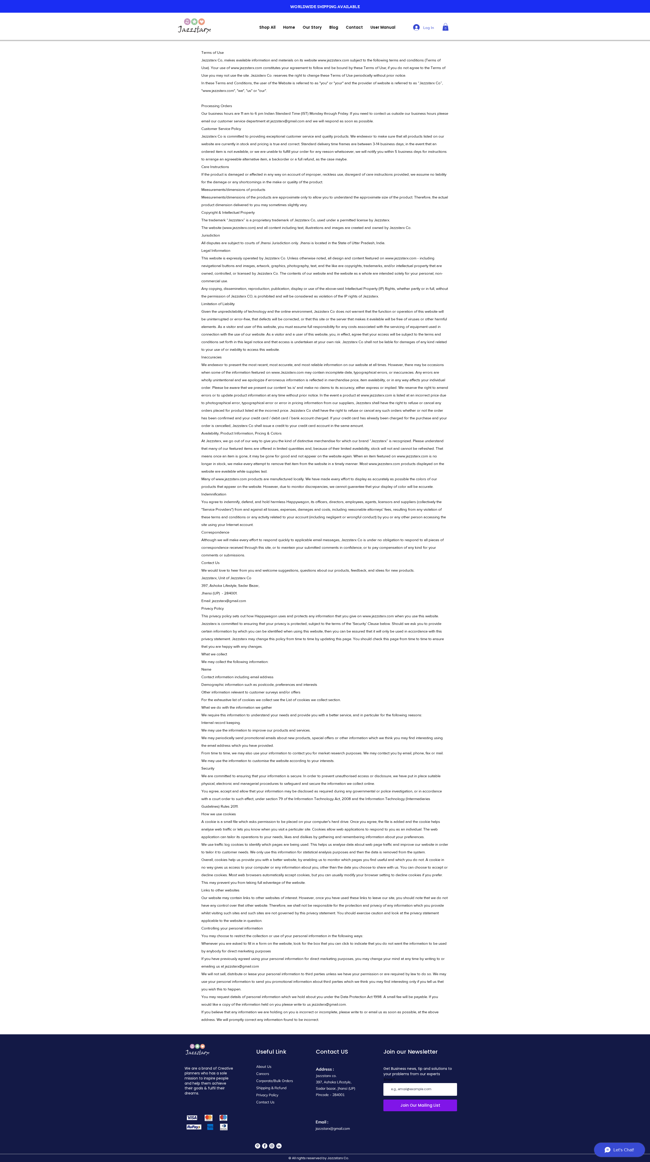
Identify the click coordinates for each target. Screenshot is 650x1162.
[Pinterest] (257, 1146)
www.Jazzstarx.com (287, 372)
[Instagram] (271, 1146)
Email (388, 1079)
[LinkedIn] (279, 1146)
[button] (445, 27)
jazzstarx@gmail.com (287, 121)
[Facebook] (264, 1146)
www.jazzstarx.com (333, 60)
